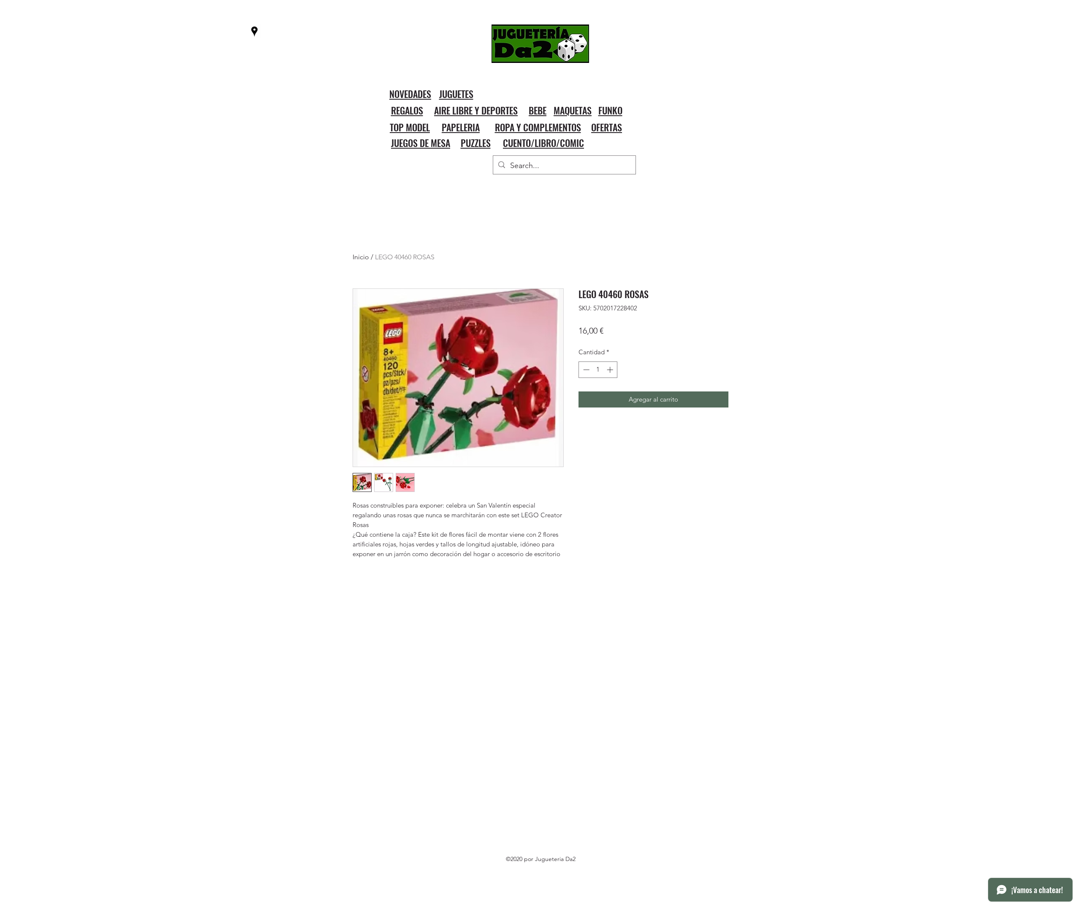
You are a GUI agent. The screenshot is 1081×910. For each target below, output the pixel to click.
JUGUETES (456, 94)
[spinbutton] (598, 370)
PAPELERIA (461, 127)
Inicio (361, 257)
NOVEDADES (410, 94)
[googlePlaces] (254, 31)
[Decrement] (585, 370)
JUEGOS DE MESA (420, 142)
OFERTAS (606, 127)
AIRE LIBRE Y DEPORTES (476, 110)
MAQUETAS (573, 110)
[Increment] (611, 370)
